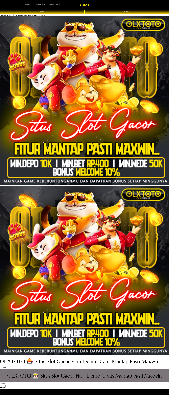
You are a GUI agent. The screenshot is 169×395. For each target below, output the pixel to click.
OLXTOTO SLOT (40, 5)
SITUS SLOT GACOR (55, 5)
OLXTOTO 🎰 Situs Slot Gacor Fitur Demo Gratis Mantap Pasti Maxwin (25, 15)
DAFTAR (126, 12)
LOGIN (42, 12)
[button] (2, 387)
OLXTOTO (28, 5)
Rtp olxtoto (3, 15)
